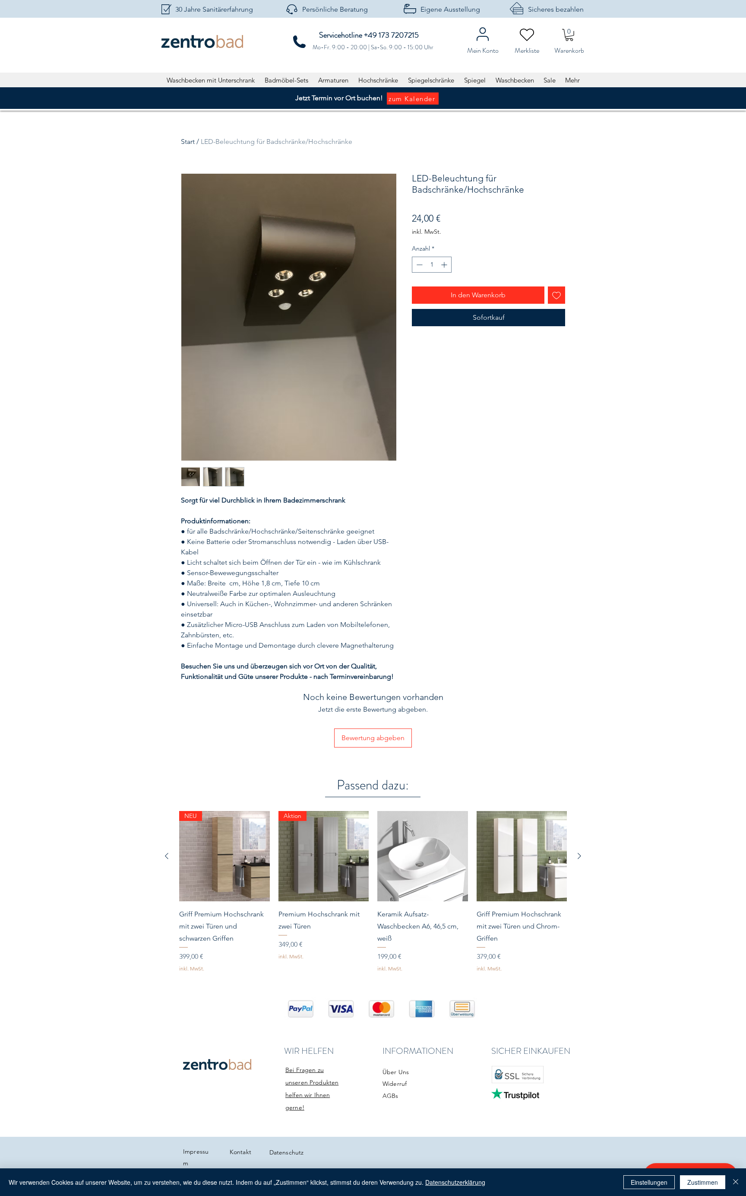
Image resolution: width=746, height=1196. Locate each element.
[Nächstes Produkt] (579, 856)
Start (188, 141)
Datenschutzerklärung (455, 1182)
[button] (569, 35)
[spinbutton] (431, 264)
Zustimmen (702, 1182)
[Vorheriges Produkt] (166, 856)
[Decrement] (418, 264)
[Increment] (444, 264)
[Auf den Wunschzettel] (556, 295)
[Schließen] (735, 1182)
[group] (373, 892)
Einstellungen (649, 1182)
